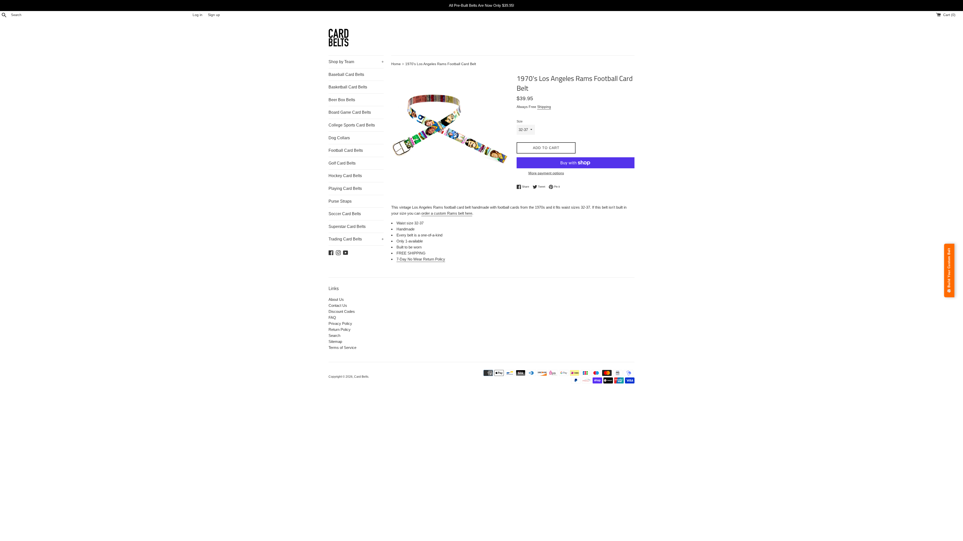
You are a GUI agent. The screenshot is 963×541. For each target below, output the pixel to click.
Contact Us (338, 305)
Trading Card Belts (356, 239)
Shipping (544, 107)
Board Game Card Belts (350, 112)
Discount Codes (342, 311)
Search (334, 335)
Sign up (214, 15)
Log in (197, 15)
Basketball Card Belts (348, 87)
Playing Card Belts (345, 188)
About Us (336, 299)
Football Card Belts (346, 150)
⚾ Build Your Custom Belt (949, 270)
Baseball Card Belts (346, 74)
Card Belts (361, 376)
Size (520, 121)
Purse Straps (340, 201)
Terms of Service (342, 347)
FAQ (332, 317)
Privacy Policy (340, 323)
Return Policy (340, 329)
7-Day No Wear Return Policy (420, 259)
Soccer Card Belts (345, 214)
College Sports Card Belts (352, 125)
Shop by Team (356, 62)
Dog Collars (339, 138)
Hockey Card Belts (345, 176)
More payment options (546, 173)
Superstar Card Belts (347, 226)
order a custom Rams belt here (446, 213)
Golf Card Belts (342, 163)
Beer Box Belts (342, 100)
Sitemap (335, 341)
